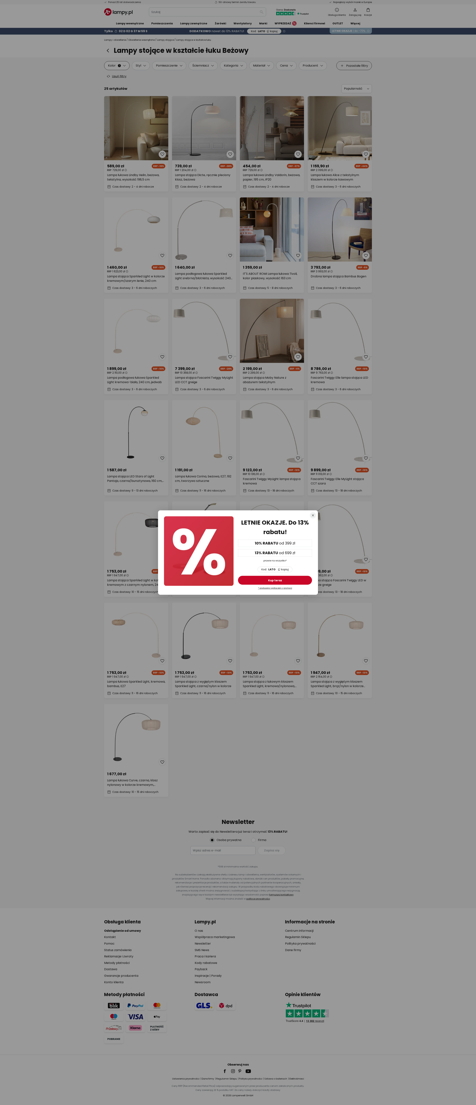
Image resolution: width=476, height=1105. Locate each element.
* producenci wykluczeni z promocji (275, 588)
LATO (275, 569)
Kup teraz (275, 580)
